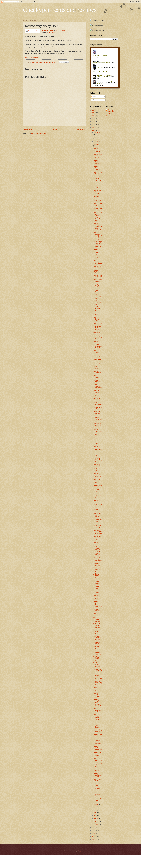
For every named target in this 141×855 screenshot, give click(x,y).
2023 (94, 118)
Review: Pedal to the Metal (97, 275)
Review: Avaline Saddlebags (97, 748)
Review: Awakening (97, 609)
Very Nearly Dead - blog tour (97, 460)
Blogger (80, 851)
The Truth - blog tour (96, 564)
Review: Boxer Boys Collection (97, 725)
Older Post (81, 129)
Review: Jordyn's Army (96, 794)
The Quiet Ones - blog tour (97, 296)
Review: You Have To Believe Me (97, 290)
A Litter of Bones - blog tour (96, 575)
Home (54, 129)
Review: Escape (96, 355)
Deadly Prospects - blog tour (97, 688)
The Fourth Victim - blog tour (96, 658)
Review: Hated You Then (97, 486)
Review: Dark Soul (97, 780)
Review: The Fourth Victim (97, 754)
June (95, 810)
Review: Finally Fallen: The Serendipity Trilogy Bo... (97, 226)
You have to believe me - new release (97, 425)
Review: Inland (97, 323)
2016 (94, 833)
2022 (94, 121)
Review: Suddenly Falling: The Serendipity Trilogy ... (97, 236)
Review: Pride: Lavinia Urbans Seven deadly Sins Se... (97, 216)
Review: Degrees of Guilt (97, 710)
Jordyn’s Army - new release (97, 764)
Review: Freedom (96, 351)
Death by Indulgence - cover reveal (97, 308)
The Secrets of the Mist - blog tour (97, 328)
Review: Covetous (97, 591)
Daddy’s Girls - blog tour (97, 496)
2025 (94, 113)
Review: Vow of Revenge (97, 403)
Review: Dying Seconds (97, 730)
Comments (95, 100)
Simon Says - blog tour (97, 412)
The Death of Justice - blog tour (97, 515)
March (96, 818)
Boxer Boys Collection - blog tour (97, 637)
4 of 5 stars (52, 32)
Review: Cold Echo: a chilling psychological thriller (97, 344)
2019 (94, 130)
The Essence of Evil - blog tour (97, 664)
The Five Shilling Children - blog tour (97, 393)
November (97, 137)
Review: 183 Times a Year (97, 537)
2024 (94, 116)
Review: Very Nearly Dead (97, 465)
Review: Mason (96, 454)
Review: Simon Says (97, 442)
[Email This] (60, 62)
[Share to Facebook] (66, 62)
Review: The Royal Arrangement (97, 448)
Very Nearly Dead (47, 30)
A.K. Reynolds (60, 30)
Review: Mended (96, 367)
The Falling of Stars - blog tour (97, 569)
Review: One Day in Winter (97, 191)
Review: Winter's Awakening (97, 162)
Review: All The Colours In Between (97, 531)
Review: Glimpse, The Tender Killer (97, 418)
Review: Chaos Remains (97, 173)
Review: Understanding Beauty (97, 474)
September (97, 144)
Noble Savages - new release (97, 261)
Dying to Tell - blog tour (97, 271)
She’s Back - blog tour (97, 399)
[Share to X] (64, 62)
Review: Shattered (97, 372)
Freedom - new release (97, 313)
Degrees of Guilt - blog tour (97, 631)
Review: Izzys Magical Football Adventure (97, 244)
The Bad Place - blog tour (97, 438)
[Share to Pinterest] (68, 62)
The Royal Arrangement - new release (97, 432)
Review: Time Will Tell (97, 526)
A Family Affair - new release (97, 521)
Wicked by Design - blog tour (96, 619)
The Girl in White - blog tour (97, 682)
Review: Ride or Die (97, 267)
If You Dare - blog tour (97, 789)
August (96, 804)
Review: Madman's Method (97, 775)
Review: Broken (96, 376)
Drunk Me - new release (97, 197)
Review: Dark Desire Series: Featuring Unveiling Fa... (97, 584)
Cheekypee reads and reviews (59, 9)
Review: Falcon (96, 543)
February (97, 821)
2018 (94, 827)
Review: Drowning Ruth (96, 319)
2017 (94, 830)
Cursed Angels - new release (97, 491)
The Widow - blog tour (97, 642)
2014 (94, 839)
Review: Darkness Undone (97, 168)
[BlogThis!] (62, 62)
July (95, 807)
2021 (94, 124)
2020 (94, 127)
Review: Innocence (97, 614)
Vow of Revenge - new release (97, 386)
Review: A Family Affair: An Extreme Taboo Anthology (97, 550)
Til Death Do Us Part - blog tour (97, 625)
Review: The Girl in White (97, 759)
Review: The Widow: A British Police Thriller (97, 718)
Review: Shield (97, 183)
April (95, 815)
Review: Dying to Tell (97, 337)
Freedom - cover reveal (97, 647)
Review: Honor (97, 364)
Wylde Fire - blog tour (97, 360)
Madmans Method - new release (97, 676)
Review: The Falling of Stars (97, 597)
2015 (94, 836)
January (96, 824)
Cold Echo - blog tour (96, 333)
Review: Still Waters (97, 186)
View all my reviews (31, 57)
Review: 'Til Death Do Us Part (97, 695)
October (96, 141)
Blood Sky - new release (97, 501)
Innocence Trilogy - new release (97, 559)
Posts (94, 96)
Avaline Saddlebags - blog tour (97, 652)
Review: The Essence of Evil (97, 670)
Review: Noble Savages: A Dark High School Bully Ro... (97, 283)
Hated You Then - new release (97, 480)
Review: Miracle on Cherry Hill (97, 150)
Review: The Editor (97, 784)
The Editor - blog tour (96, 769)
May (95, 812)
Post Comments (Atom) (38, 133)
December (97, 132)
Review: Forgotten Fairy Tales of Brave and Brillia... (97, 703)
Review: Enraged (96, 380)
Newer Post (28, 129)
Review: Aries (97, 201)
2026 (94, 110)
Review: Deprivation (97, 509)
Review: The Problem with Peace (97, 178)
